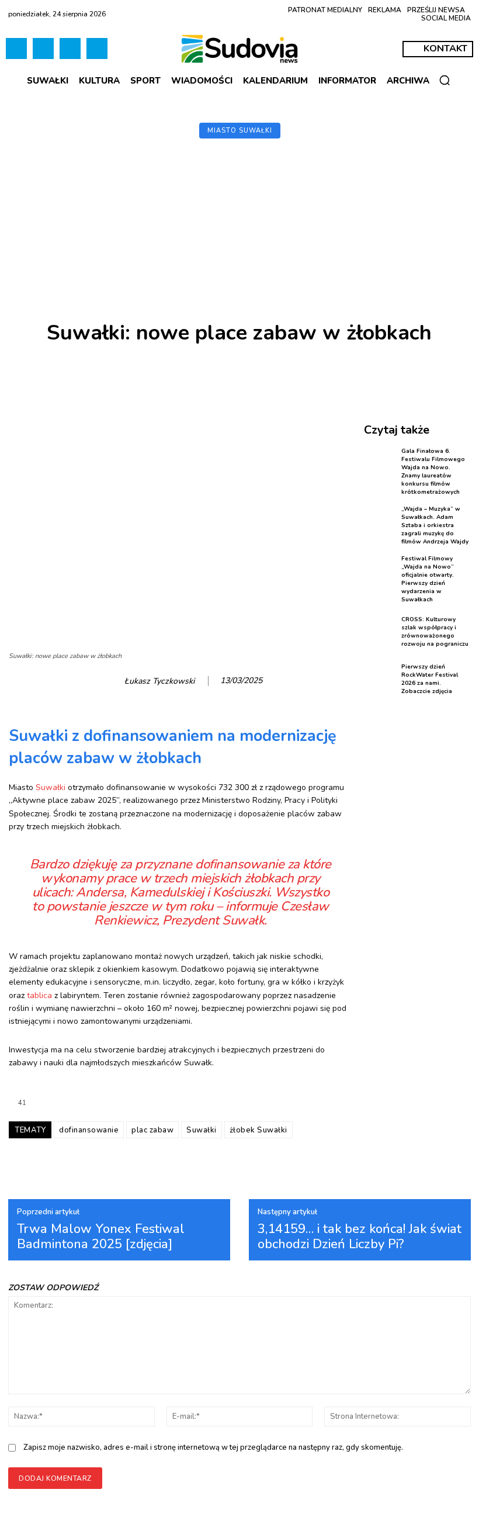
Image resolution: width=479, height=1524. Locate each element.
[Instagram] (70, 48)
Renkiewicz (125, 920)
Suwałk (243, 920)
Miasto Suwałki (239, 130)
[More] (450, 373)
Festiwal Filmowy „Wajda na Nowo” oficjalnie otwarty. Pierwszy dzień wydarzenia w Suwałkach (427, 579)
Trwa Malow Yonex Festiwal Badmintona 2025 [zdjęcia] (101, 1236)
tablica (39, 995)
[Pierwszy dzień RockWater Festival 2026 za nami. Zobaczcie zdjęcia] (380, 679)
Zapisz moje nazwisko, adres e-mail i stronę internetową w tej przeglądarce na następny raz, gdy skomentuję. (213, 1447)
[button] (444, 80)
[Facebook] (16, 48)
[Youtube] (96, 48)
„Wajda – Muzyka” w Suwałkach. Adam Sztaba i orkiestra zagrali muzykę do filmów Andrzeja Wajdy (434, 525)
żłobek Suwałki (258, 1130)
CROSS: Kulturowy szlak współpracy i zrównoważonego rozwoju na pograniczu (434, 631)
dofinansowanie (89, 1130)
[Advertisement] (239, 234)
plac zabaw (152, 1130)
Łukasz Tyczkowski (159, 682)
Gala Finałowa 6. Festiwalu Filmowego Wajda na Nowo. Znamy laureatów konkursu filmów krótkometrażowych (433, 471)
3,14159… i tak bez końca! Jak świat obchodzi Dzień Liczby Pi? (359, 1236)
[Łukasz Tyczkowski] (109, 681)
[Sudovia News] (239, 48)
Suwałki (50, 787)
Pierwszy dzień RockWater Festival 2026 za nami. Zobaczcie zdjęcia (429, 679)
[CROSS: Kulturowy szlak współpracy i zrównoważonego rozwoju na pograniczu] (380, 631)
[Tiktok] (43, 48)
